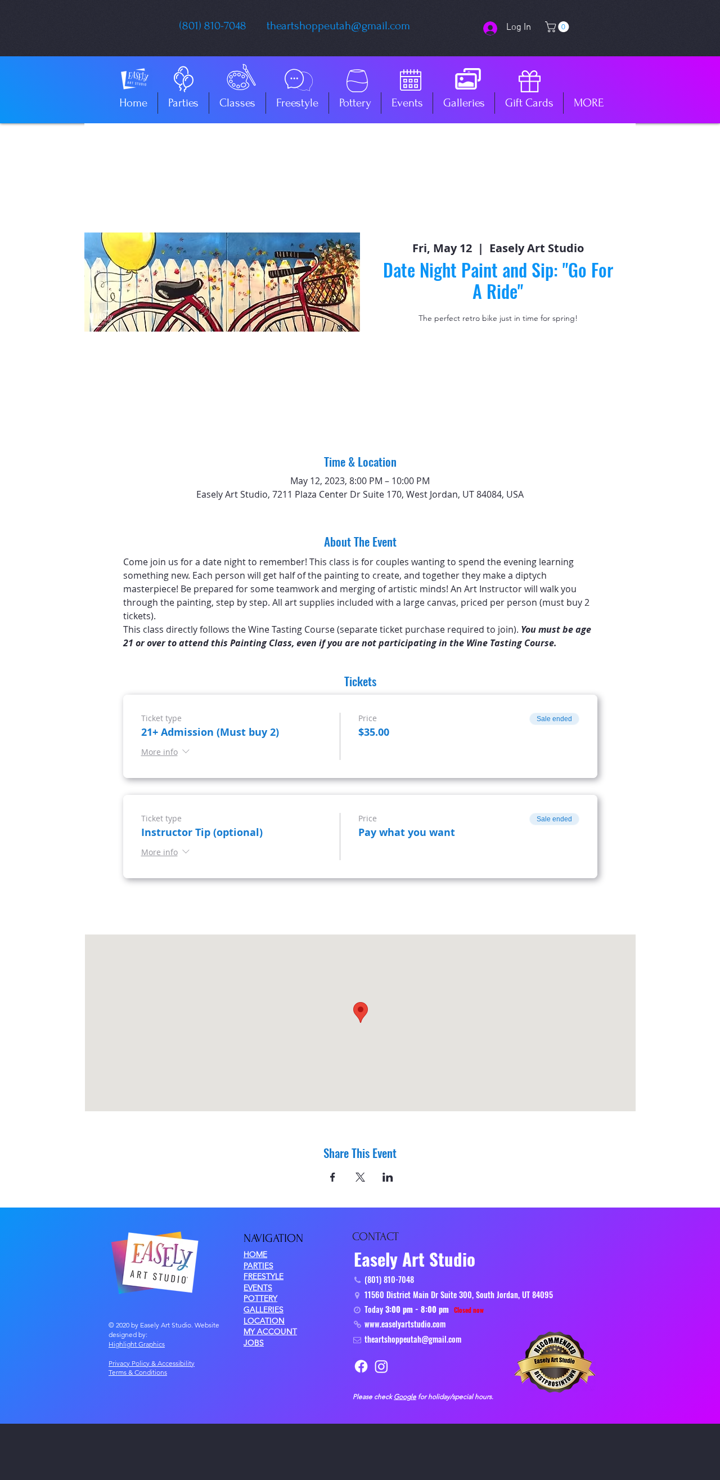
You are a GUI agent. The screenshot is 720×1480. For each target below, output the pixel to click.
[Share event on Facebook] (332, 1177)
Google (405, 1396)
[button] (558, 26)
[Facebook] (361, 1366)
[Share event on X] (360, 1177)
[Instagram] (381, 1366)
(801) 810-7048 (212, 25)
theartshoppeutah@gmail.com (338, 25)
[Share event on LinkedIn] (387, 1177)
